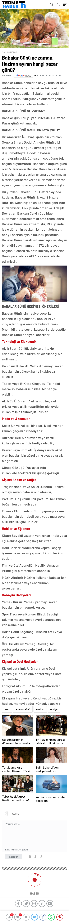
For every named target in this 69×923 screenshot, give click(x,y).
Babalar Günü (23, 709)
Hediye (54, 709)
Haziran (40, 709)
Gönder (13, 856)
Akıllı (7, 709)
